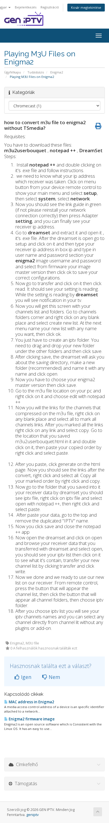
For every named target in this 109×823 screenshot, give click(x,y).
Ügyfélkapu (12, 72)
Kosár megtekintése (86, 7)
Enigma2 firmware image (31, 719)
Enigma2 (56, 72)
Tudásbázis (35, 72)
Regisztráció (50, 7)
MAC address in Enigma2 (31, 701)
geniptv (32, 814)
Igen (25, 677)
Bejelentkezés (25, 7)
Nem (53, 677)
